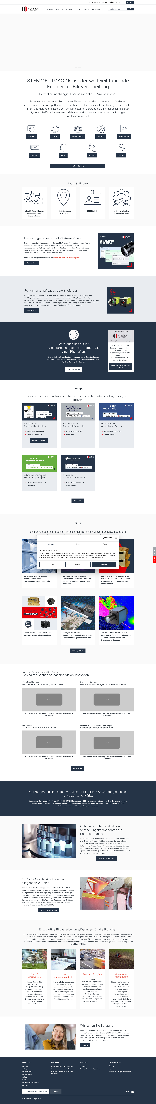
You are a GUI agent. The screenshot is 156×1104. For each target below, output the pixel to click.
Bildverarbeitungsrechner (30, 1082)
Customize (77, 564)
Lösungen (69, 9)
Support (83, 1066)
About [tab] (105, 544)
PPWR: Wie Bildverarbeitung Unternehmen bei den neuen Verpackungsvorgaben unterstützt (37, 578)
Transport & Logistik (92, 974)
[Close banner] (116, 538)
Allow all (104, 564)
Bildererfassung (27, 1074)
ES (116, 2)
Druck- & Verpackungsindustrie (63, 975)
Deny (52, 564)
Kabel (24, 1080)
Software (25, 1077)
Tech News (154, 551)
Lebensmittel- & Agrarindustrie (121, 975)
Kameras (25, 1066)
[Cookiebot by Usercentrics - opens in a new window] (104, 538)
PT (123, 2)
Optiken (25, 1069)
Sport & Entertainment (34, 975)
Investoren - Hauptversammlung (120, 1072)
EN (110, 2)
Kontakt (104, 2)
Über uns (112, 1066)
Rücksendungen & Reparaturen (90, 1069)
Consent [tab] (51, 544)
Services (86, 9)
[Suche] (130, 9)
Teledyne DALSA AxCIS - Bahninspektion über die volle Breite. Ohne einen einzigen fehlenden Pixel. (77, 635)
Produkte (49, 9)
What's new (59, 9)
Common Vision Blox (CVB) (60, 1069)
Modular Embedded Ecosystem (62, 1066)
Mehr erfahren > (11, 41)
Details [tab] (78, 544)
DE (113, 2)
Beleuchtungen (27, 1072)
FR (119, 2)
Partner (78, 9)
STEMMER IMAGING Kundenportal (66, 258)
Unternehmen (96, 9)
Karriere (111, 1069)
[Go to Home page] (30, 9)
